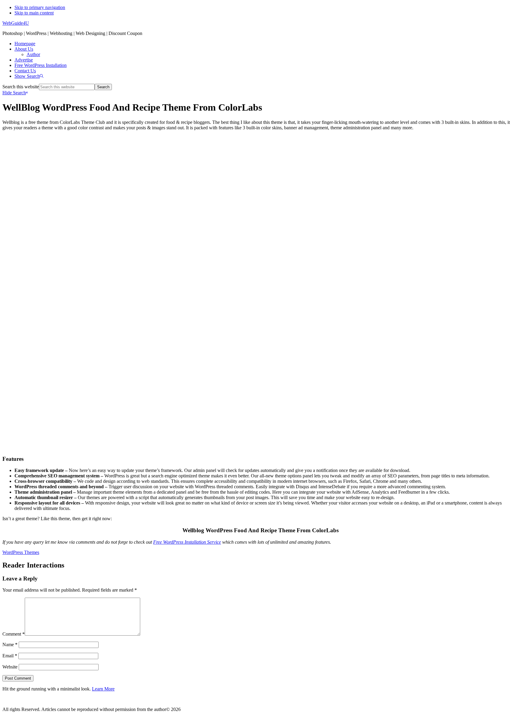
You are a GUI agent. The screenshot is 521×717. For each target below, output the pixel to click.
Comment (13, 634)
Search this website (20, 86)
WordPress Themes (20, 552)
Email (9, 655)
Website (9, 666)
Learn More (103, 688)
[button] (28, 76)
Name (9, 644)
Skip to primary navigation (39, 7)
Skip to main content (34, 12)
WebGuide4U (15, 23)
